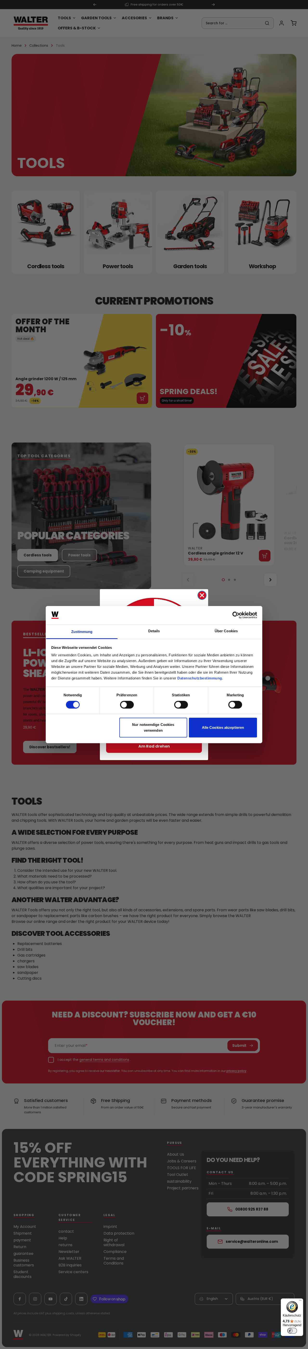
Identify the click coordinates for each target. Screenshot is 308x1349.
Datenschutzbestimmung (199, 678)
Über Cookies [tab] (226, 631)
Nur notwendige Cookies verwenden (153, 727)
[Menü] (300, 1301)
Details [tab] (154, 631)
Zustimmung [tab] (82, 632)
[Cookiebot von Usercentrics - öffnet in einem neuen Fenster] (236, 615)
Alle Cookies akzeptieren (223, 727)
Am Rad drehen (154, 746)
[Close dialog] (202, 595)
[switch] (127, 705)
